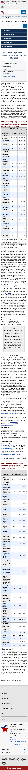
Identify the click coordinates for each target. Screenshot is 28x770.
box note (16, 117)
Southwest (4, 17)
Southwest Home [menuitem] (6, 30)
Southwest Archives (7, 42)
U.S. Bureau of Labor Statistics (13, 12)
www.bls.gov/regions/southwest (9, 76)
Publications (6, 703)
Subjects (4, 693)
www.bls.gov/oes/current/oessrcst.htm (16, 412)
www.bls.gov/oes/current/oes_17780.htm (10, 286)
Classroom (5, 714)
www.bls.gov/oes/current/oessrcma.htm (10, 413)
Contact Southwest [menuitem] (7, 46)
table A (10, 117)
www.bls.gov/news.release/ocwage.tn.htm (10, 395)
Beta (3, 719)
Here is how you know (10, 4)
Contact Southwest (15, 744)
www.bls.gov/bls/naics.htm (7, 425)
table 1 (8, 282)
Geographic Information (20, 16)
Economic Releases (7, 709)
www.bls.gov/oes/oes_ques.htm (8, 448)
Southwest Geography (8, 34)
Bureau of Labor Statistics (8, 16)
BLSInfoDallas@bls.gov (7, 74)
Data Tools (5, 698)
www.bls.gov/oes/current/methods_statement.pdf (12, 454)
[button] (24, 749)
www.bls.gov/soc (14, 422)
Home (3, 688)
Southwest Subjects (7, 38)
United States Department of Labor (11, 7)
